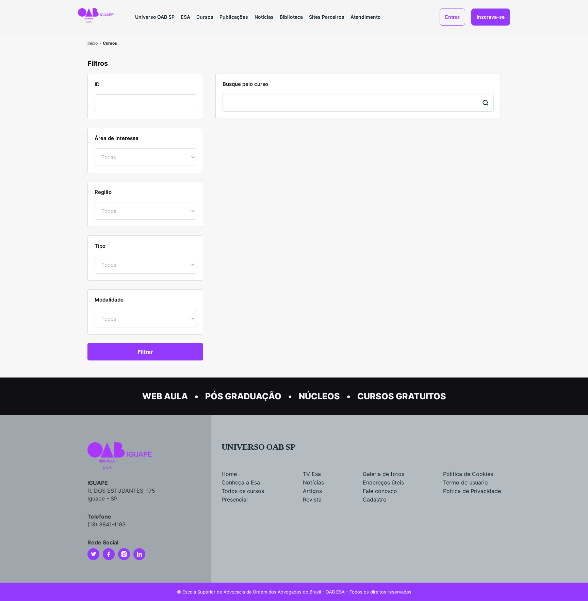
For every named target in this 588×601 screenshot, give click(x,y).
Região (103, 192)
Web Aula (165, 396)
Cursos (204, 17)
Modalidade (109, 299)
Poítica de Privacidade (472, 491)
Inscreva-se (491, 17)
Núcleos (319, 396)
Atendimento (365, 17)
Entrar (452, 17)
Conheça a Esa (241, 482)
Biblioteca (291, 17)
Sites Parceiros (326, 17)
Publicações (233, 17)
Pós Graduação (243, 396)
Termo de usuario (465, 482)
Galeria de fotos (383, 474)
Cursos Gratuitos (401, 396)
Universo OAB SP (155, 17)
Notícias (264, 17)
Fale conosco (380, 491)
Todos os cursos (243, 491)
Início (92, 43)
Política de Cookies (468, 474)
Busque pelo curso (245, 84)
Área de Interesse (116, 138)
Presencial (235, 499)
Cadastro (375, 499)
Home (229, 474)
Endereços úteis (383, 482)
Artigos (312, 491)
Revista (312, 499)
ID (97, 84)
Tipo (100, 246)
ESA (185, 17)
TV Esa (312, 474)
